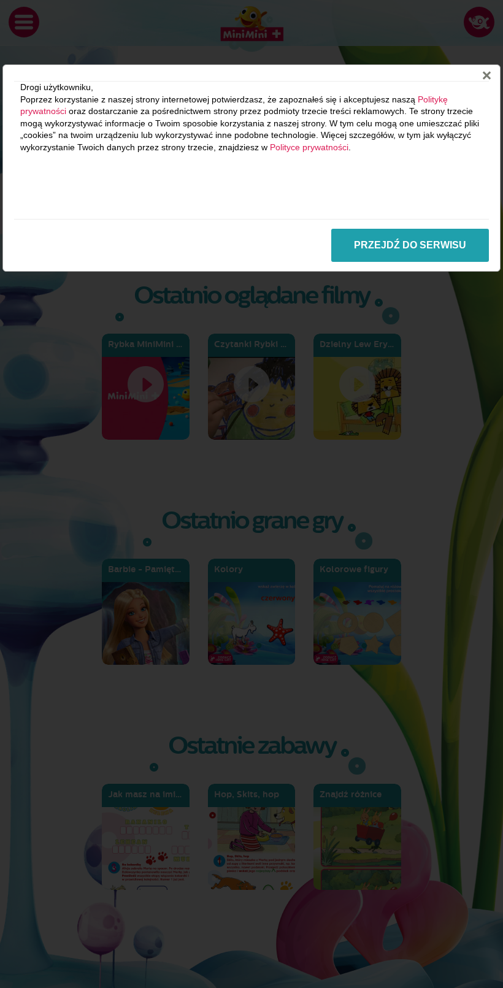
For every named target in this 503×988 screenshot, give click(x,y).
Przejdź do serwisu (410, 245)
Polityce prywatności (309, 147)
